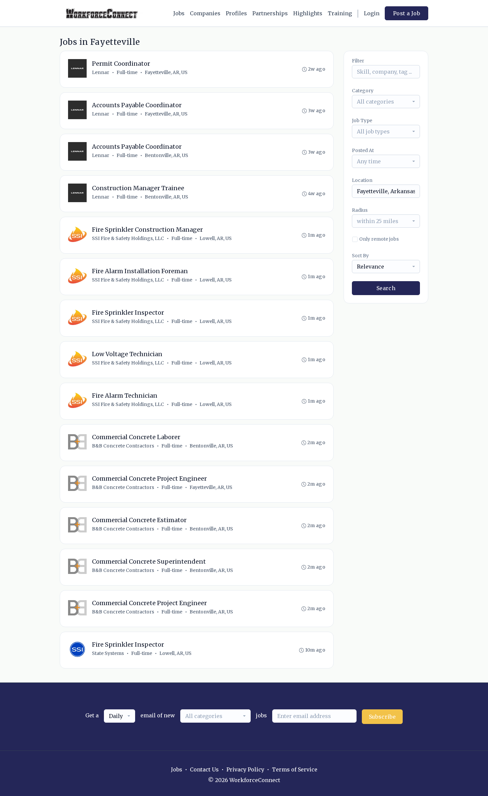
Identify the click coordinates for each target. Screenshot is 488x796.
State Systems (108, 653)
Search (385, 288)
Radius (359, 210)
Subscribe (382, 716)
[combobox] (386, 101)
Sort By (360, 256)
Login (371, 13)
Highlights (307, 13)
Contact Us (204, 769)
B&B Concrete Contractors (123, 446)
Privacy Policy (245, 769)
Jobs (179, 13)
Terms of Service (294, 769)
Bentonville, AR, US (166, 155)
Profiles (236, 13)
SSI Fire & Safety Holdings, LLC (128, 238)
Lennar (100, 72)
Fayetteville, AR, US (166, 72)
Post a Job (406, 13)
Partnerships (270, 13)
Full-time (127, 72)
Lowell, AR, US (216, 238)
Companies (205, 13)
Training (340, 13)
